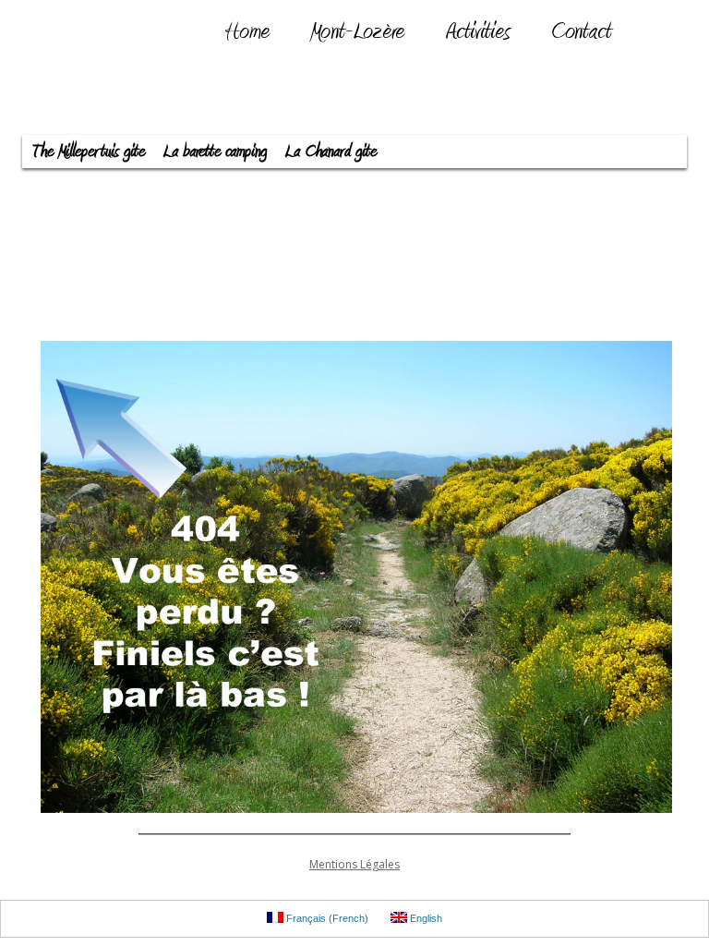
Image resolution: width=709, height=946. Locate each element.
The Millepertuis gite (88, 151)
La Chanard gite (331, 151)
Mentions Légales (354, 864)
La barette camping (215, 151)
